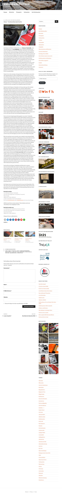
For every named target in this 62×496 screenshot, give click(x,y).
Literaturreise (41, 439)
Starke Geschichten (10, 249)
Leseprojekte (41, 42)
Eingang (5, 12)
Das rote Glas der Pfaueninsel (44, 293)
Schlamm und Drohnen (43, 308)
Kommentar (7, 268)
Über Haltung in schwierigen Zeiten (45, 310)
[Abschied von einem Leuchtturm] (19, 234)
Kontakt (40, 62)
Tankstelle (20, 252)
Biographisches (42, 389)
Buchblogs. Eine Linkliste (43, 53)
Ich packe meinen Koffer (43, 286)
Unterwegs (41, 468)
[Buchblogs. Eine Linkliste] (43, 338)
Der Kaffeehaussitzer (36, 12)
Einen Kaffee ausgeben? (43, 60)
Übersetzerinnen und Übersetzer (45, 49)
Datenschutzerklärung (43, 65)
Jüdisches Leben (42, 416)
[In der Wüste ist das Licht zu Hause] (53, 359)
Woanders (41, 475)
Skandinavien (13, 252)
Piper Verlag (28, 251)
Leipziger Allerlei (42, 432)
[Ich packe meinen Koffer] (53, 328)
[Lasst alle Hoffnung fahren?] (8, 234)
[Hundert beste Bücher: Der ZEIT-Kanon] (43, 369)
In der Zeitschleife (42, 295)
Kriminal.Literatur (42, 428)
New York (40, 448)
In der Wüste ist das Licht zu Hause (45, 290)
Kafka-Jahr (41, 421)
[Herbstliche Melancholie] (43, 328)
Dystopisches (41, 401)
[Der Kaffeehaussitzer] (43, 349)
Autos (18, 250)
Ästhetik (13, 250)
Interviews (41, 412)
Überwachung (41, 464)
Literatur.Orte (41, 44)
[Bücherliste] (53, 338)
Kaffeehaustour (42, 419)
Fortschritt (8, 251)
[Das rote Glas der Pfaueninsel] (43, 359)
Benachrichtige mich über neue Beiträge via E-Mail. (16, 303)
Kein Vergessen (42, 423)
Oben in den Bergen (42, 450)
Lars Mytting (15, 251)
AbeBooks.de (20, 200)
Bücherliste (11, 12)
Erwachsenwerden (24, 250)
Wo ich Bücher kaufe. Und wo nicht (45, 55)
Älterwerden (41, 382)
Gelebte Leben (41, 297)
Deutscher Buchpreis (43, 398)
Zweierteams (41, 480)
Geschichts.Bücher (42, 405)
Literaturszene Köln (42, 441)
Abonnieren (42, 82)
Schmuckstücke (42, 457)
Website (6, 297)
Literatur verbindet (42, 299)
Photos (31, 491)
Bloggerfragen (41, 394)
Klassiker (40, 425)
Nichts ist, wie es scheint (43, 312)
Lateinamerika (41, 430)
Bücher (26, 491)
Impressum (41, 67)
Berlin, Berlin (41, 387)
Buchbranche (41, 396)
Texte (35, 491)
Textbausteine (26, 12)
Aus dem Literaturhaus (43, 51)
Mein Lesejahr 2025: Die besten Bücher (46, 314)
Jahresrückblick (42, 414)
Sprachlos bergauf (42, 284)
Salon (40, 455)
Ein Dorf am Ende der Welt (44, 288)
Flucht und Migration (43, 403)
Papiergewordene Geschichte (44, 452)
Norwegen (22, 251)
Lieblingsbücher (42, 437)
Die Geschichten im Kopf (43, 317)
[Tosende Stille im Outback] (30, 234)
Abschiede (41, 380)
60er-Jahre (8, 250)
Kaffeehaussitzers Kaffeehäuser (45, 58)
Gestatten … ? (41, 407)
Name (5, 284)
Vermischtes (41, 471)
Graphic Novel (41, 410)
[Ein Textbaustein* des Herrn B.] (53, 349)
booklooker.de (11, 200)
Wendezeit (41, 473)
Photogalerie (18, 12)
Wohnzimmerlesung (42, 477)
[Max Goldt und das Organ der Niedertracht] (53, 369)
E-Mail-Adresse (8, 290)
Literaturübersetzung (43, 443)
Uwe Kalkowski (16, 20)
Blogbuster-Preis (42, 391)
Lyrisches (40, 446)
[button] (5, 220)
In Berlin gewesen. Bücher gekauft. (45, 305)
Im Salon (40, 40)
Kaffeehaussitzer (17, 4)
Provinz (7, 252)
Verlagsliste (41, 46)
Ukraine (40, 466)
